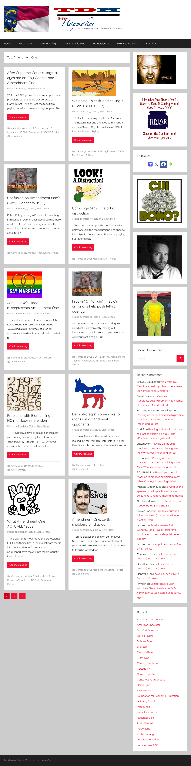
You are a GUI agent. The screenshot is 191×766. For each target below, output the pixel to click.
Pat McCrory (78, 155)
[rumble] (170, 163)
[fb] (163, 164)
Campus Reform (146, 652)
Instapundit (143, 706)
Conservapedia (146, 674)
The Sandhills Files (74, 43)
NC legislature (101, 43)
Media (44, 128)
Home (7, 43)
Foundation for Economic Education (158, 695)
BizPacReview (145, 635)
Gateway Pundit (146, 701)
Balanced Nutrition (127, 43)
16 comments (18, 361)
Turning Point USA (147, 745)
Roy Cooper (25, 43)
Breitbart (142, 646)
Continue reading (18, 117)
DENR (96, 356)
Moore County (107, 570)
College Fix (143, 668)
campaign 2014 (19, 128)
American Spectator (148, 624)
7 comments (82, 573)
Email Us (151, 43)
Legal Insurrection (147, 712)
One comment (18, 470)
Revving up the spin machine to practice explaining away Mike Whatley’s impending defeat (160, 419)
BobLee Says (144, 641)
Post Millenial (145, 723)
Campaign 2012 (84, 151)
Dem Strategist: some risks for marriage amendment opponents (96, 419)
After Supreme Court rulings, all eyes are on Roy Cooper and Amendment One (33, 77)
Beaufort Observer (147, 630)
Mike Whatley (48, 43)
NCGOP (47, 132)
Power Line (143, 728)
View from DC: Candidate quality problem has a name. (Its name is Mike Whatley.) (160, 386)
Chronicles (143, 657)
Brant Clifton (42, 88)
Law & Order (34, 128)
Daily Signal (144, 684)
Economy (105, 356)
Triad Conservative (148, 739)
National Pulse (145, 717)
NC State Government (30, 132)
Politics (55, 132)
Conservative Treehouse (151, 679)
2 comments (17, 136)
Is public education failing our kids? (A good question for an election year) (160, 515)
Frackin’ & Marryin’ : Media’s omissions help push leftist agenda (95, 306)
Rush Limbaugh (146, 734)
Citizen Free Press (147, 663)
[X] (156, 163)
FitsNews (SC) (145, 690)
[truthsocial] (150, 163)
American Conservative (150, 619)
